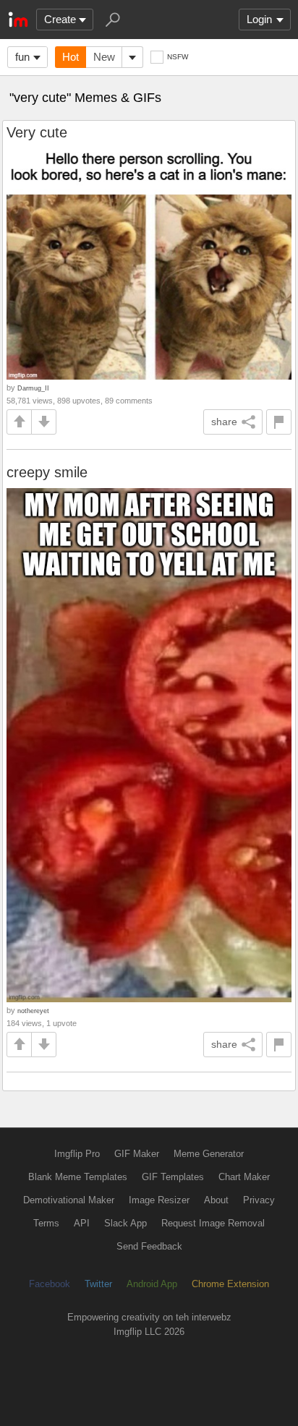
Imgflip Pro (77, 1153)
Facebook (49, 1283)
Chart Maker (244, 1176)
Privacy (259, 1200)
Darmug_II (33, 388)
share (224, 421)
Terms (46, 1223)
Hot (70, 57)
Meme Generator (209, 1153)
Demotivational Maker (68, 1200)
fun (22, 57)
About (216, 1200)
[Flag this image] (278, 422)
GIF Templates (173, 1176)
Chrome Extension (230, 1283)
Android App (152, 1283)
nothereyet (33, 1011)
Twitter (98, 1283)
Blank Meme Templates (77, 1176)
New (104, 57)
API (82, 1223)
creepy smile (47, 472)
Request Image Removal (213, 1223)
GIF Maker (136, 1153)
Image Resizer (159, 1200)
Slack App (125, 1223)
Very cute (37, 132)
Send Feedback (149, 1246)
